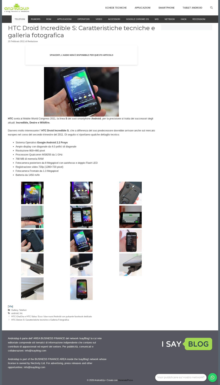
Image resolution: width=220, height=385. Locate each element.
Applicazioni (142, 7)
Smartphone (166, 7)
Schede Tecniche (116, 7)
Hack (183, 19)
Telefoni (20, 19)
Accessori (114, 19)
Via (10, 306)
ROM (48, 19)
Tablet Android (192, 7)
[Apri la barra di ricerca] (211, 8)
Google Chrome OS (137, 19)
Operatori (84, 19)
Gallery (14, 310)
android (15, 313)
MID (157, 19)
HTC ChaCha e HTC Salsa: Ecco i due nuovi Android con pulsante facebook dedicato (51, 316)
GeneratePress (125, 380)
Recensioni (198, 19)
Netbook (170, 19)
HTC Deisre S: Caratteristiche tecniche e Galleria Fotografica (40, 320)
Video (99, 19)
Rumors (35, 19)
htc (21, 313)
